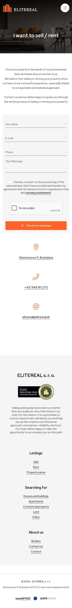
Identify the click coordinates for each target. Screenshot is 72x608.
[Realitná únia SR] (36, 399)
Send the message (38, 225)
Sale (36, 462)
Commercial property (36, 506)
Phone (9, 152)
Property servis (36, 472)
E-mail (9, 138)
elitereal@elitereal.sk (36, 317)
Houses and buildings (36, 496)
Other (36, 517)
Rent (36, 467)
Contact (36, 551)
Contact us (36, 546)
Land (36, 512)
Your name (11, 124)
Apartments (36, 501)
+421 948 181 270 (36, 287)
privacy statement (39, 193)
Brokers (36, 541)
